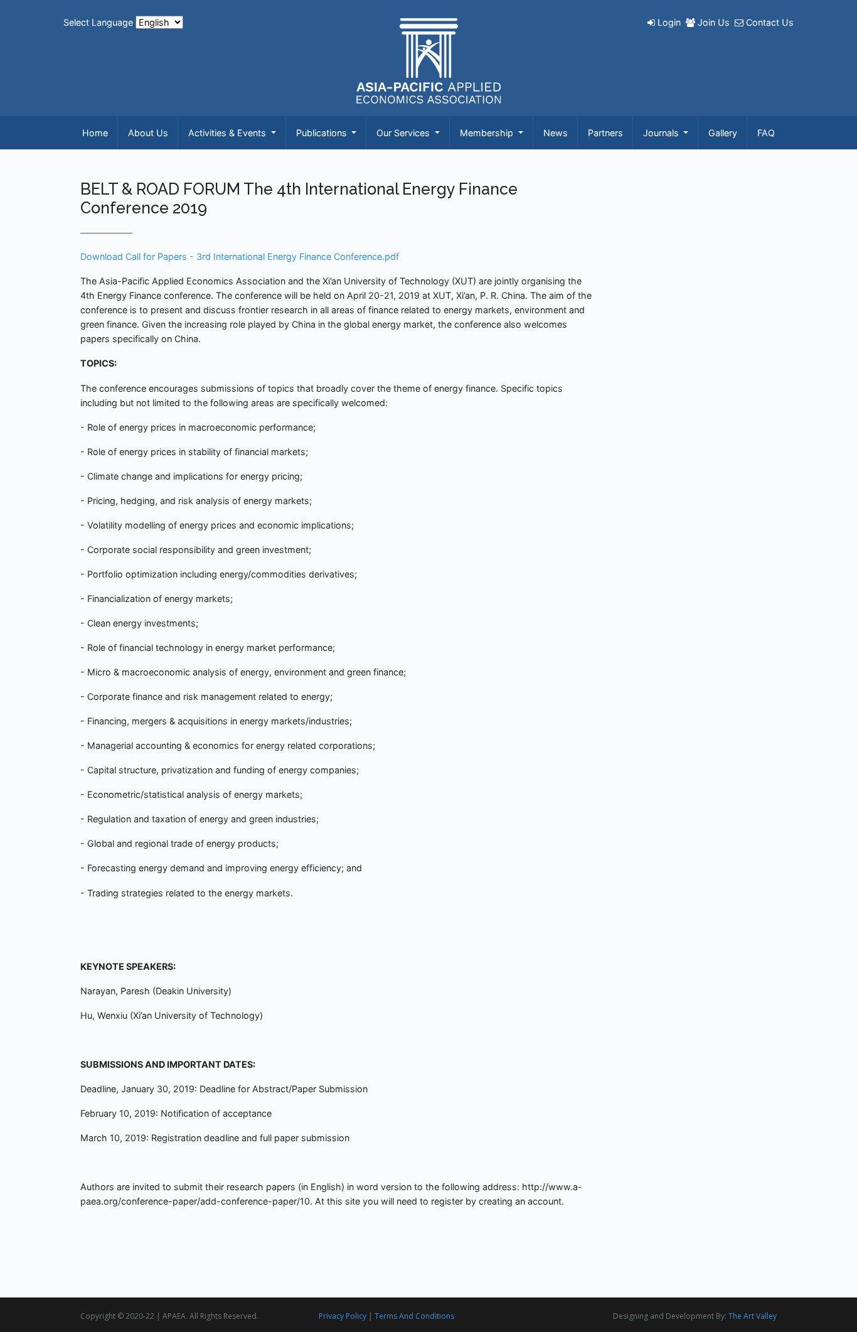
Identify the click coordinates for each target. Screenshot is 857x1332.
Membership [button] (488, 132)
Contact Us (768, 22)
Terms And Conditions (414, 1316)
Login (669, 22)
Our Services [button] (404, 132)
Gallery (722, 132)
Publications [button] (322, 132)
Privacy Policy (342, 1316)
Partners (605, 132)
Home (95, 132)
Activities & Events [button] (228, 132)
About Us (148, 132)
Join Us (713, 22)
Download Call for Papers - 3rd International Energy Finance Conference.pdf (239, 256)
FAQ (766, 132)
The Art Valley (752, 1316)
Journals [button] (662, 132)
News (555, 132)
